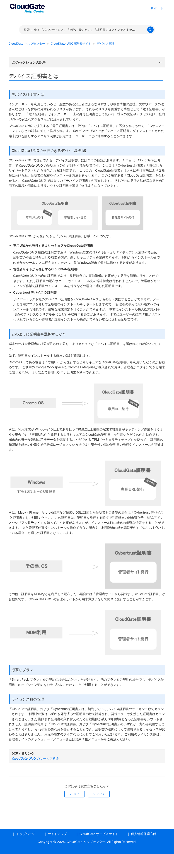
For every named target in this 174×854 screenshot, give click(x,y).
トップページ (25, 834)
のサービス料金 (35, 758)
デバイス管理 (105, 43)
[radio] (74, 794)
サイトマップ (57, 834)
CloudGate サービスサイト (99, 834)
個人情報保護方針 (143, 834)
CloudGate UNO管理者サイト (71, 43)
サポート (156, 8)
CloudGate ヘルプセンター (27, 43)
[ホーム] (27, 8)
